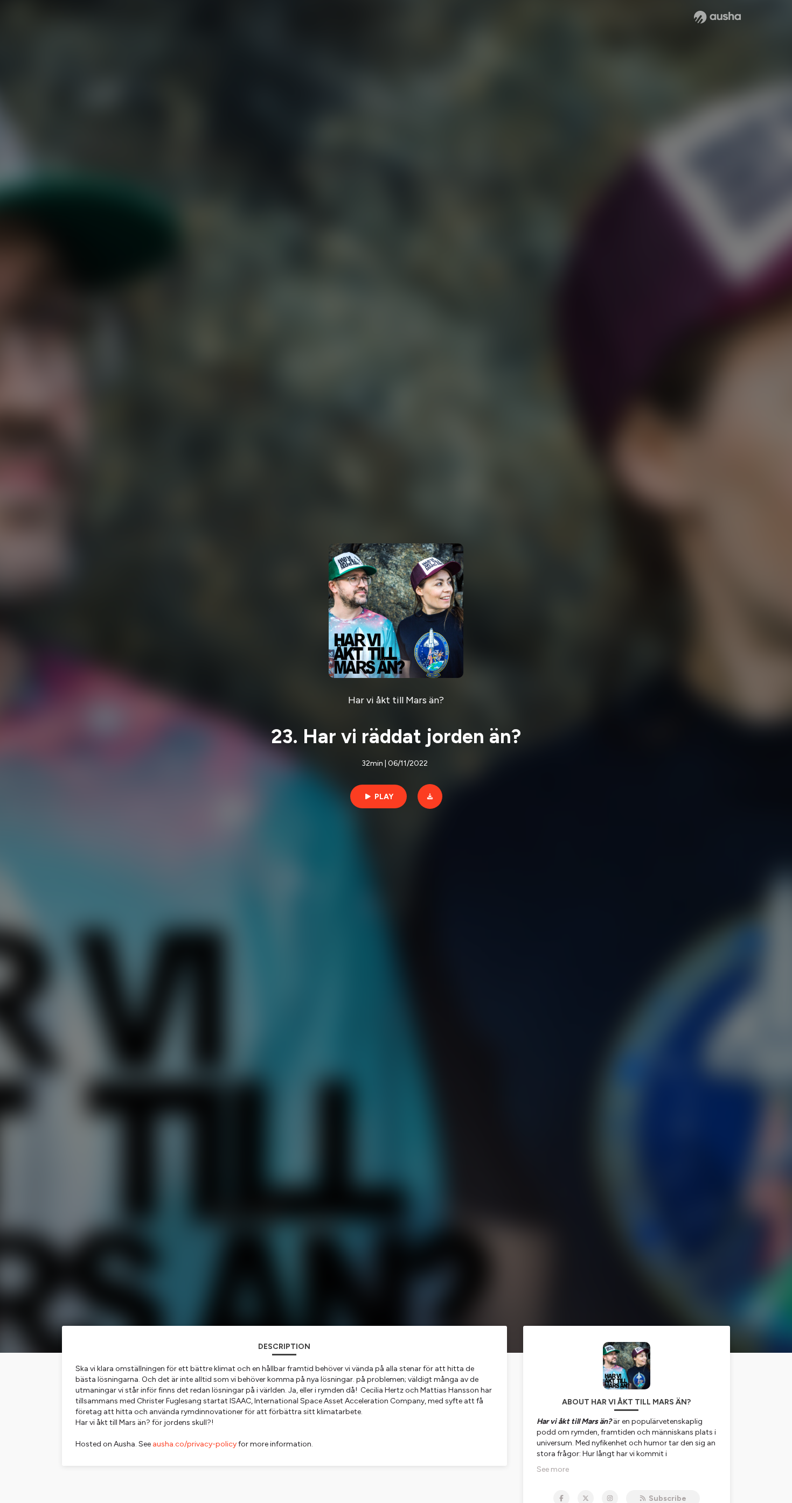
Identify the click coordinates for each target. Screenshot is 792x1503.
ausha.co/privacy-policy (194, 1444)
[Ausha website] (717, 17)
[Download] (430, 796)
